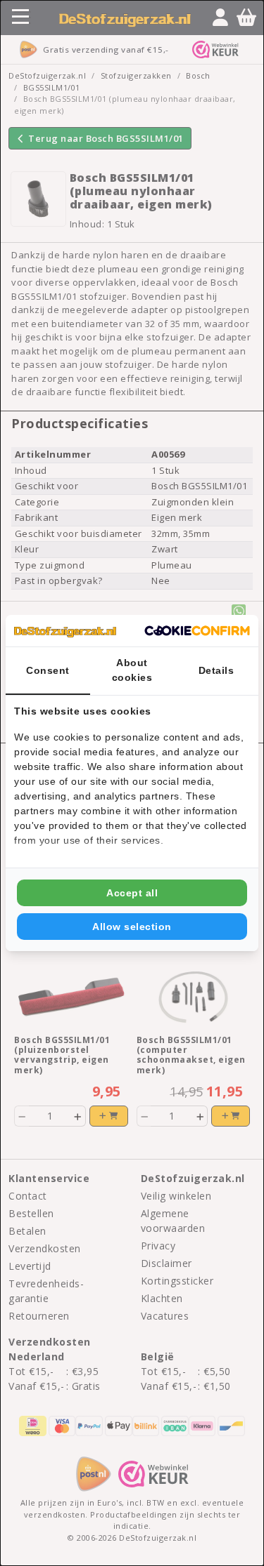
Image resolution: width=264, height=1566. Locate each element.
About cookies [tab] (132, 670)
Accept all (132, 892)
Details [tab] (216, 670)
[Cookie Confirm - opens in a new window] (197, 631)
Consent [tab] (48, 670)
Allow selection (132, 926)
